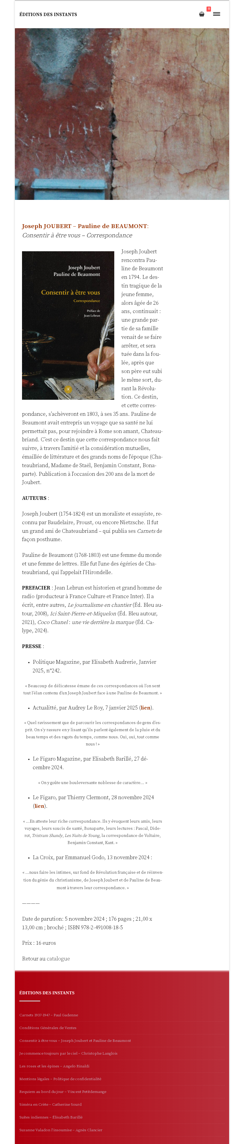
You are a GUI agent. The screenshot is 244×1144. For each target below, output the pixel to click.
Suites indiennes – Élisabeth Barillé (50, 1117)
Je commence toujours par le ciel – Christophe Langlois (68, 1053)
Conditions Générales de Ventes (47, 1028)
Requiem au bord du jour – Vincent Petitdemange (62, 1091)
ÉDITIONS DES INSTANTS (48, 15)
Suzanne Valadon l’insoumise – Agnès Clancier (60, 1130)
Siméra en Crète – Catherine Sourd (50, 1104)
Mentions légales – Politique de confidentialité (60, 1079)
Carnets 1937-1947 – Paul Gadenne (48, 1015)
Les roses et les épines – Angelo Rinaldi (54, 1066)
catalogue (58, 958)
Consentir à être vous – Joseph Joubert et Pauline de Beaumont (75, 1040)
